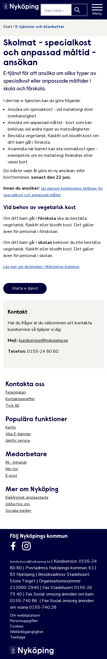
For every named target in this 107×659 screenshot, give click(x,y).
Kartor (10, 427)
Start (7, 26)
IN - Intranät (16, 462)
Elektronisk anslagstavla (26, 497)
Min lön (11, 469)
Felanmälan (15, 392)
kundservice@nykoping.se (43, 340)
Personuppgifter (24, 620)
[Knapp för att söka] (79, 10)
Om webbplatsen (25, 615)
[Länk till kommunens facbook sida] (13, 546)
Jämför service (17, 440)
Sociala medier (18, 510)
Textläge (18, 637)
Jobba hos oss (17, 504)
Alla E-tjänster (18, 434)
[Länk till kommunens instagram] (26, 546)
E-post (11, 475)
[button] (97, 649)
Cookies (17, 626)
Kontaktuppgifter (20, 398)
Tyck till (12, 405)
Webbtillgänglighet (26, 631)
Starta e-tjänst (25, 288)
